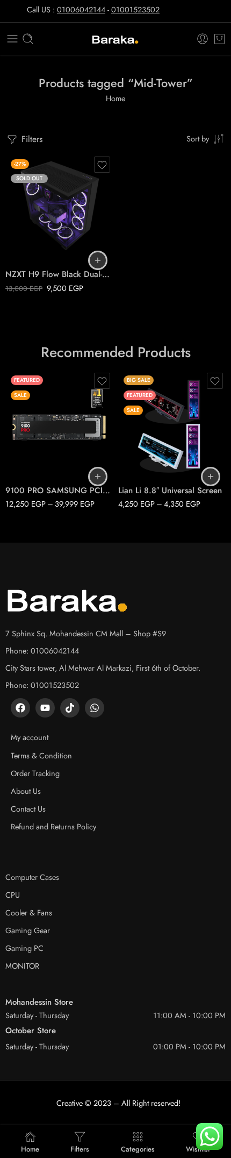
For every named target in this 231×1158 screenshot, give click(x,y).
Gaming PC (24, 948)
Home (115, 98)
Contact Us (28, 808)
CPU (12, 894)
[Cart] (219, 38)
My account (29, 737)
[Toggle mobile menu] (12, 38)
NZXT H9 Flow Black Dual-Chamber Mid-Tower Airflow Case (59, 274)
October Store (30, 1030)
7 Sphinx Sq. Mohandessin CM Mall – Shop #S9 (85, 633)
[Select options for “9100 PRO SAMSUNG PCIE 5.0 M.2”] (97, 476)
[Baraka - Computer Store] (115, 39)
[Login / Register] (202, 38)
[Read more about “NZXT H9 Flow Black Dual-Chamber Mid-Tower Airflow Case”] (97, 260)
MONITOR (22, 965)
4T (34, 462)
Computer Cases (32, 877)
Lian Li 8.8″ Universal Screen (170, 490)
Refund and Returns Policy (53, 826)
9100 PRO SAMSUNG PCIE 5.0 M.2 (59, 490)
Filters (30, 139)
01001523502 (135, 9)
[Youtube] (45, 707)
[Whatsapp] (94, 707)
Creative (69, 1103)
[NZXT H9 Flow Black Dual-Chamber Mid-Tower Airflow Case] (59, 207)
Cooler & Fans (28, 912)
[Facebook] (20, 707)
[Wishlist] (102, 165)
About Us (26, 791)
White (148, 462)
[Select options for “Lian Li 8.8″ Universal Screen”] (210, 476)
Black (147, 446)
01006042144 (81, 9)
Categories (138, 1148)
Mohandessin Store (39, 1002)
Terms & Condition (41, 755)
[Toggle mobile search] (28, 39)
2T (34, 446)
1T (35, 429)
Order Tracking (35, 773)
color (126, 431)
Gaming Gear (27, 930)
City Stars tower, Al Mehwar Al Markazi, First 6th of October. (102, 667)
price (13, 415)
